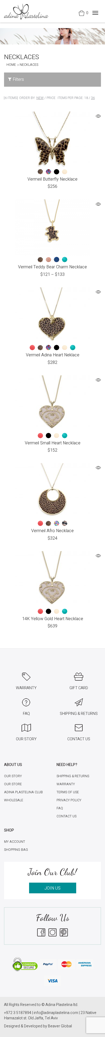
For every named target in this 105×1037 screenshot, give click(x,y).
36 (93, 98)
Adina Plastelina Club (23, 792)
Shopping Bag (16, 849)
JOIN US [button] (52, 888)
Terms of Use (68, 792)
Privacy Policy (69, 800)
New (40, 98)
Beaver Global (60, 1026)
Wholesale (13, 800)
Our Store (13, 784)
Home (11, 64)
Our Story (13, 776)
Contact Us (66, 816)
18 (86, 98)
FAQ (60, 808)
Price (51, 98)
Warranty (66, 784)
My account (14, 841)
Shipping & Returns (73, 776)
